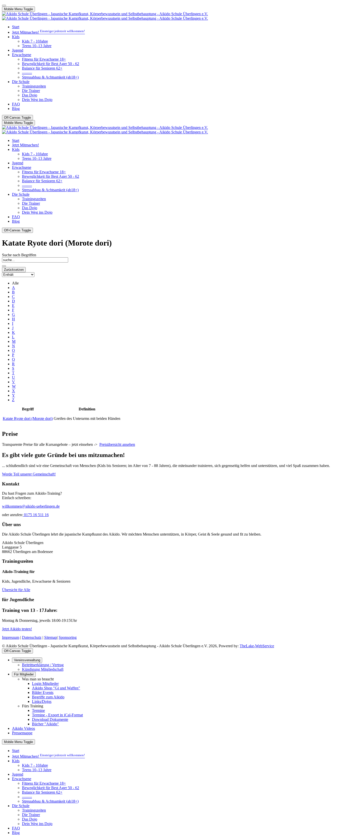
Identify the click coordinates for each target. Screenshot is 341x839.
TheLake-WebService (257, 646)
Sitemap (50, 637)
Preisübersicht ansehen (117, 444)
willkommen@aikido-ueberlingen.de (31, 506)
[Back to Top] (4, 5)
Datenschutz (31, 637)
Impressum (10, 637)
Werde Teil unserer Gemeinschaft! (29, 474)
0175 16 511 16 (36, 515)
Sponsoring (68, 637)
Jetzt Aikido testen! (17, 629)
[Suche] (4, 266)
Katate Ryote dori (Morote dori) (28, 418)
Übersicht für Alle (16, 590)
